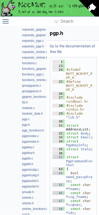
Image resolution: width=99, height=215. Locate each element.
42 (58, 157)
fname (73, 189)
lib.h (73, 117)
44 (58, 173)
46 (58, 193)
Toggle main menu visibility (6, 21)
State (86, 149)
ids (71, 213)
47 (58, 201)
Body (85, 133)
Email (86, 137)
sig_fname (77, 197)
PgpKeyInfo (76, 145)
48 (58, 209)
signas (74, 205)
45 (58, 185)
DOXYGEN (42, 9)
